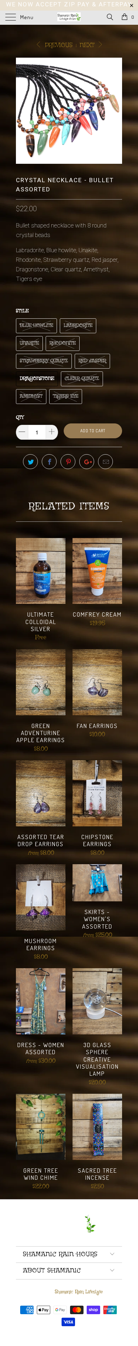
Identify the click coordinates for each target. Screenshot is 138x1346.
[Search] (109, 17)
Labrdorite (78, 326)
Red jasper (92, 361)
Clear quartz (82, 379)
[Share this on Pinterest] (68, 461)
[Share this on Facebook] (49, 461)
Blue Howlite (36, 326)
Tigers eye (65, 396)
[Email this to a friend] (105, 461)
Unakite (29, 343)
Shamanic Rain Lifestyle (79, 1292)
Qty (20, 418)
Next (88, 45)
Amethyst (31, 396)
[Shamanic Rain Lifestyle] (69, 18)
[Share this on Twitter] (30, 461)
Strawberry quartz (44, 361)
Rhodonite (63, 343)
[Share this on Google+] (86, 461)
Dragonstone (37, 379)
